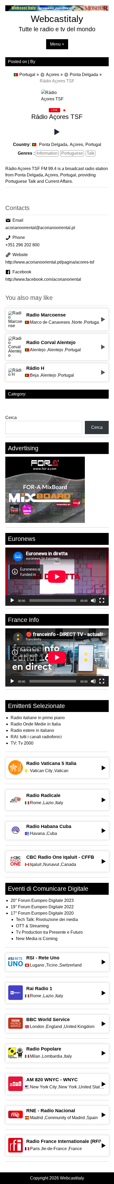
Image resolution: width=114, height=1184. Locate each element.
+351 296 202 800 (22, 245)
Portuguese (72, 153)
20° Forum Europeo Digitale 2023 (42, 900)
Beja (34, 375)
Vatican (61, 771)
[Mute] (93, 600)
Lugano (37, 965)
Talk (90, 153)
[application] (57, 577)
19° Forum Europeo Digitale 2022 (42, 907)
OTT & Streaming (32, 926)
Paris (35, 1149)
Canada (68, 864)
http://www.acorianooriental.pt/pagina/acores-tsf (49, 262)
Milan (35, 1056)
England (54, 1027)
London (37, 1027)
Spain (92, 1118)
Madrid (36, 1118)
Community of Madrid (65, 1118)
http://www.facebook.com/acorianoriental (43, 279)
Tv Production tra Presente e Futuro (49, 932)
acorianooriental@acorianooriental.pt (40, 227)
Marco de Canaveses (50, 322)
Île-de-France (54, 1149)
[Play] (12, 600)
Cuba (52, 833)
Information (47, 153)
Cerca (11, 417)
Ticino (52, 965)
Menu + (57, 44)
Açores (52, 74)
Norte (77, 322)
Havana (37, 833)
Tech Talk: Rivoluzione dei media (47, 919)
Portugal (27, 74)
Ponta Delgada (84, 74)
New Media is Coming (37, 938)
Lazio (48, 803)
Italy (59, 803)
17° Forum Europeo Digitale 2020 (42, 913)
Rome (35, 803)
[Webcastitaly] (57, 9)
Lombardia (52, 1056)
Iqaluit (35, 864)
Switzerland (70, 965)
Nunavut (51, 864)
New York (68, 1087)
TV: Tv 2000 (22, 743)
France (75, 1149)
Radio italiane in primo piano (38, 717)
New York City (43, 1087)
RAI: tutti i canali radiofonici (36, 737)
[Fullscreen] (101, 600)
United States (91, 1087)
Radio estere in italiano (32, 730)
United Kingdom (79, 1027)
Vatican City (41, 771)
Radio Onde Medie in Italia (36, 724)
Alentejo (38, 350)
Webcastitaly (57, 19)
